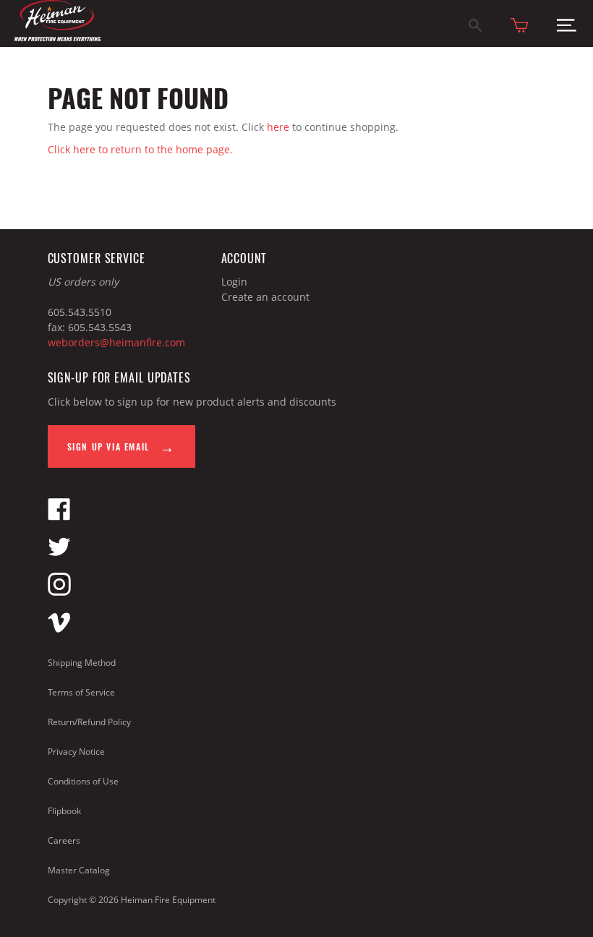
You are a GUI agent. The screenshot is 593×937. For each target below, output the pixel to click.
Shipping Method (82, 662)
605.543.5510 (79, 312)
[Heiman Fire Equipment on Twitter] (59, 554)
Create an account (265, 297)
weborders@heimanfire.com (116, 342)
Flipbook (64, 811)
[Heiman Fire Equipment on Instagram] (59, 592)
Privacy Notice (76, 751)
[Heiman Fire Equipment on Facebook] (59, 516)
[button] (566, 28)
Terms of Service (81, 692)
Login (234, 281)
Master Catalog (79, 870)
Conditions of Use (83, 781)
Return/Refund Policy (89, 722)
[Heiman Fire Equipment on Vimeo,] (59, 629)
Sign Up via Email (110, 446)
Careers (64, 840)
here (278, 127)
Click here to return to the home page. (140, 149)
